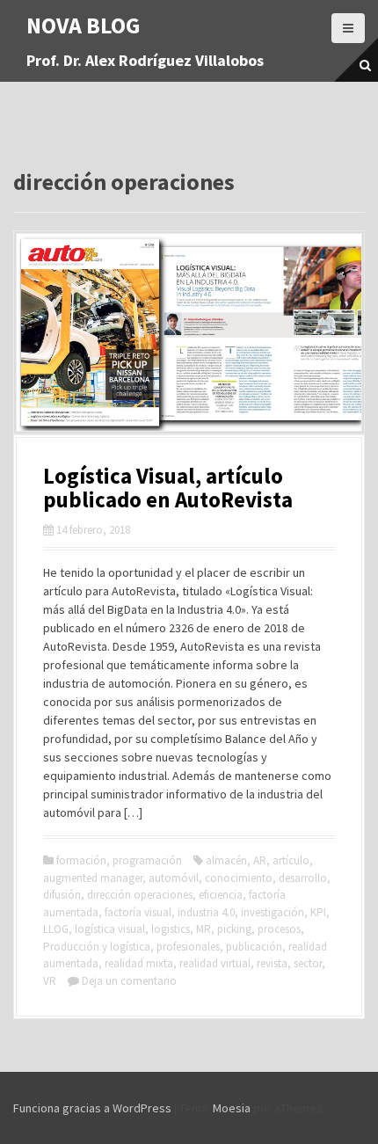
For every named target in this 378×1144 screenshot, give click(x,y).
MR (203, 929)
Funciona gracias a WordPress (92, 1108)
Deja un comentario (129, 980)
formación (81, 860)
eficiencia (221, 894)
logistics (170, 929)
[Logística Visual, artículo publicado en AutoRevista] (189, 331)
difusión (62, 894)
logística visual (110, 929)
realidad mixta (139, 963)
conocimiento (239, 878)
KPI (318, 912)
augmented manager (92, 878)
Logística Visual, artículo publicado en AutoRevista (168, 488)
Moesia (232, 1108)
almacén (226, 860)
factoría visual (138, 912)
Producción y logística (96, 946)
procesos (279, 929)
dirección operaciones (140, 894)
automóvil (174, 878)
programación (147, 860)
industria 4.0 (206, 912)
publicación (254, 946)
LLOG (56, 929)
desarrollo (303, 878)
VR (49, 980)
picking (234, 929)
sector (308, 963)
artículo (291, 860)
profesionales (188, 946)
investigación (272, 912)
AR (259, 860)
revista (272, 963)
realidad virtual (215, 963)
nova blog (83, 25)
